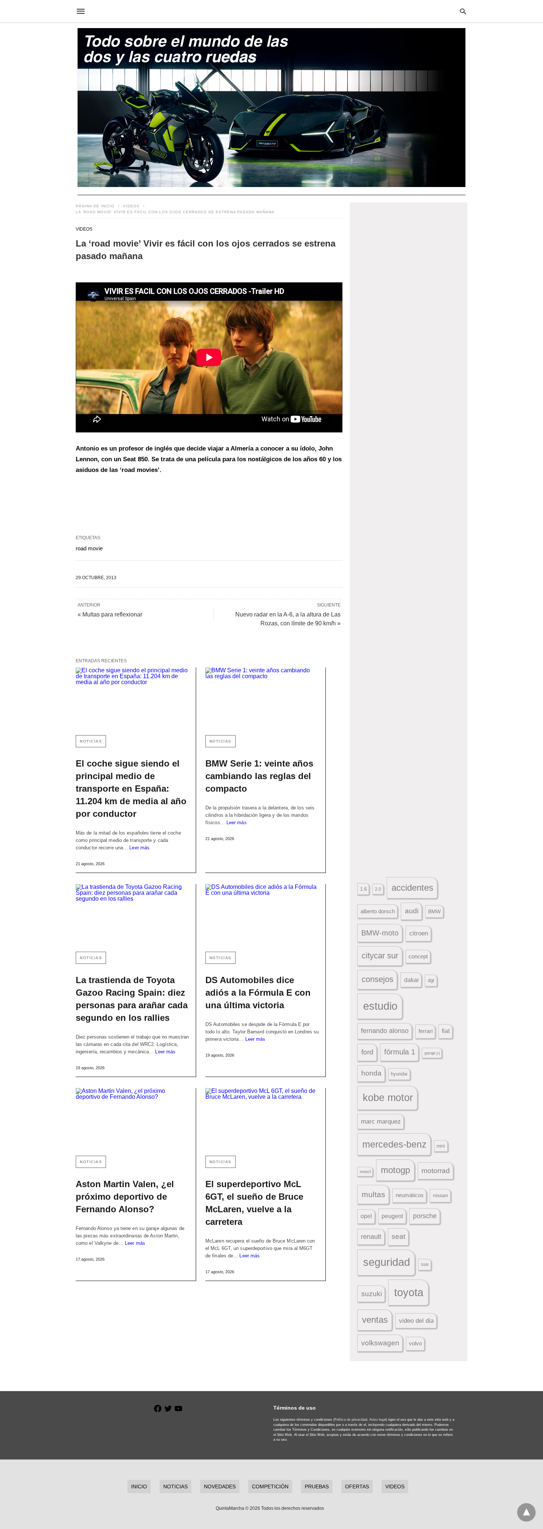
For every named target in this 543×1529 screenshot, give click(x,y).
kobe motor (388, 1097)
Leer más (139, 847)
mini (441, 1146)
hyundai (399, 1074)
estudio (380, 1006)
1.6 (363, 889)
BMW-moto (380, 933)
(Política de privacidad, (350, 1419)
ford (367, 1052)
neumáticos (410, 1195)
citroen (418, 933)
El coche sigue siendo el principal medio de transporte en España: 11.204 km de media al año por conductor (131, 788)
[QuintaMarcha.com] (271, 11)
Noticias (91, 741)
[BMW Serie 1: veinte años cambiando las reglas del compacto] (262, 698)
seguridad (386, 1262)
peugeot (392, 1216)
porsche (425, 1216)
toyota (408, 1292)
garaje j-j (432, 1053)
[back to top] (526, 1512)
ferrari (426, 1031)
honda (371, 1073)
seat (398, 1236)
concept (418, 956)
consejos (377, 979)
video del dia (416, 1320)
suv (425, 1264)
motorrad (435, 1171)
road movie (89, 548)
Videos (131, 206)
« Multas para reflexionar (110, 614)
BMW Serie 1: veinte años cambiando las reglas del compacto (259, 776)
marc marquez (381, 1121)
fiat (446, 1031)
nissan (440, 1195)
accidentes (412, 888)
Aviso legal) (378, 1419)
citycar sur (380, 955)
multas (373, 1194)
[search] (463, 11)
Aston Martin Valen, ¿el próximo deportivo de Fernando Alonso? (125, 1196)
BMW (434, 911)
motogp (395, 1170)
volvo (415, 1343)
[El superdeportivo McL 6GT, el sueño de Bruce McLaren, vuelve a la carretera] (262, 1119)
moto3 (365, 1171)
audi (412, 911)
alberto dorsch (378, 911)
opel (366, 1216)
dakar (411, 979)
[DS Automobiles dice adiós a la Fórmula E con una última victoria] (262, 915)
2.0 (378, 889)
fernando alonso (385, 1030)
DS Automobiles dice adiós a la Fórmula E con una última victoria (258, 992)
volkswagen (380, 1343)
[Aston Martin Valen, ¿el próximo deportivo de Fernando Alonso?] (132, 1119)
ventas (375, 1320)
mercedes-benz (394, 1144)
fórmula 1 (399, 1052)
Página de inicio (95, 206)
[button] (409, 297)
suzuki (371, 1294)
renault (371, 1236)
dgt (431, 980)
